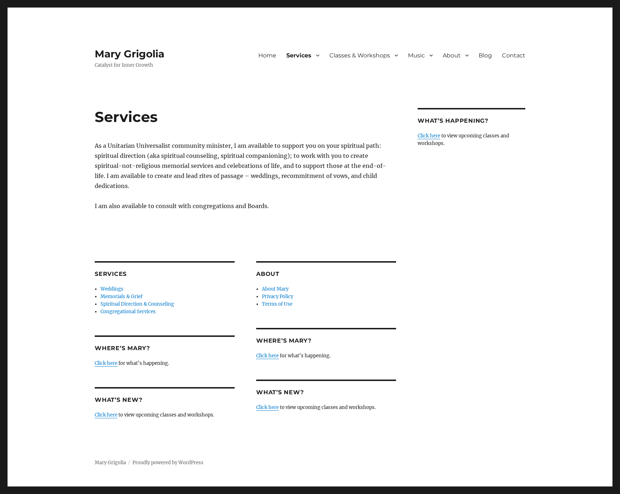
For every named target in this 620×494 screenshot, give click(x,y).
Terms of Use (277, 304)
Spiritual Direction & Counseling (137, 304)
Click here (106, 363)
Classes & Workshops (359, 55)
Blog (485, 55)
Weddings (111, 289)
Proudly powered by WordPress (167, 463)
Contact (513, 55)
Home (267, 55)
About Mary (275, 289)
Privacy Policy (277, 296)
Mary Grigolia (129, 54)
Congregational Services (128, 312)
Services (298, 55)
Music (416, 55)
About (452, 55)
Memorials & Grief (121, 296)
